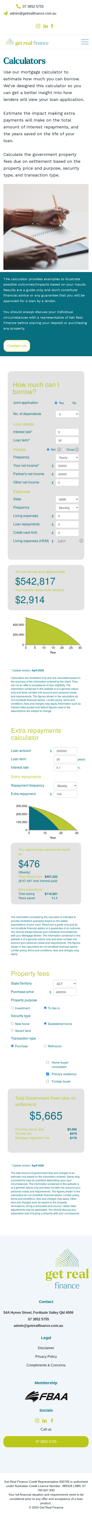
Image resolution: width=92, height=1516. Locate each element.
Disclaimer (46, 1348)
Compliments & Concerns (46, 1365)
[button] (85, 42)
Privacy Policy (46, 1356)
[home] (31, 42)
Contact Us (16, 346)
